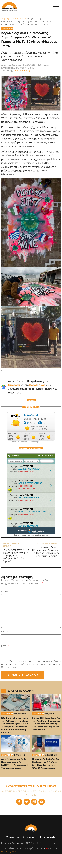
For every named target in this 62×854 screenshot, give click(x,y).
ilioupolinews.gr (22, 70)
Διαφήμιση (29, 837)
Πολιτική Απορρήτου (12, 843)
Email (5, 645)
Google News (37, 384)
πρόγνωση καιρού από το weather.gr (25, 442)
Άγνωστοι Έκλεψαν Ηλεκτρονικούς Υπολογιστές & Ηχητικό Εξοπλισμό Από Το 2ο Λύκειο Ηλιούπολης (45, 549)
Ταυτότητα (12, 837)
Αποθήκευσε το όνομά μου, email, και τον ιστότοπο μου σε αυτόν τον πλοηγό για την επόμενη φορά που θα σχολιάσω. (31, 663)
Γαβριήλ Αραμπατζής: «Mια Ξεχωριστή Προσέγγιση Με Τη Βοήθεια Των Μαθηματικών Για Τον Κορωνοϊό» (16, 552)
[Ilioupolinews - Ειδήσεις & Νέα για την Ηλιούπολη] (9, 6)
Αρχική (5, 18)
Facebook (14, 384)
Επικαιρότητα (18, 18)
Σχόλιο (5, 590)
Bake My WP (8, 851)
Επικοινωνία (48, 837)
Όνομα (6, 631)
